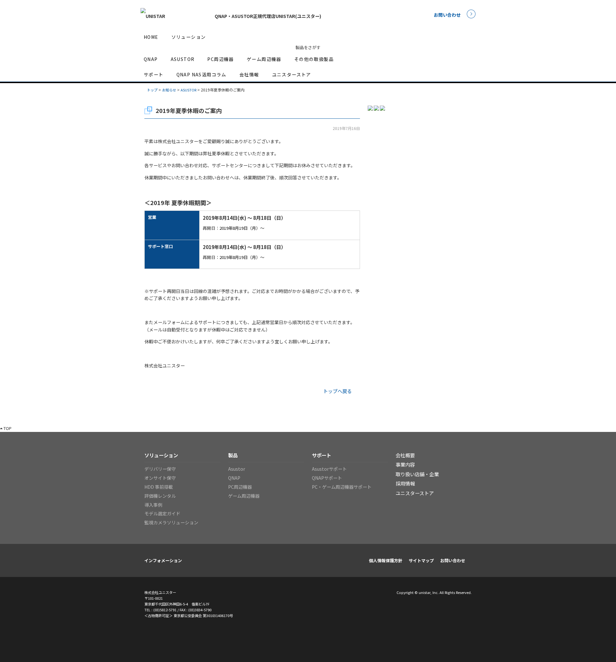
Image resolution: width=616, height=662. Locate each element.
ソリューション (188, 37)
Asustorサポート (329, 469)
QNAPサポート (327, 478)
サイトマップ (421, 560)
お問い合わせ (447, 15)
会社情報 (249, 74)
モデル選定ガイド (162, 513)
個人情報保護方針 (385, 560)
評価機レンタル (160, 496)
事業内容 (405, 464)
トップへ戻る (337, 390)
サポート (154, 74)
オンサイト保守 (160, 478)
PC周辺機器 (220, 59)
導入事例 (153, 505)
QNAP (151, 59)
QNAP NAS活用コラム (201, 74)
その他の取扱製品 (314, 59)
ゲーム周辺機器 (264, 59)
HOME (151, 37)
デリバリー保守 (160, 469)
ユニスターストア (291, 74)
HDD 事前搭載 (158, 487)
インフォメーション (163, 560)
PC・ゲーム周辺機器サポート (342, 487)
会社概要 (405, 455)
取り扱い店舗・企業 (417, 473)
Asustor (236, 469)
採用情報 (405, 483)
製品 (233, 455)
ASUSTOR (183, 59)
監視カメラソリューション (171, 522)
